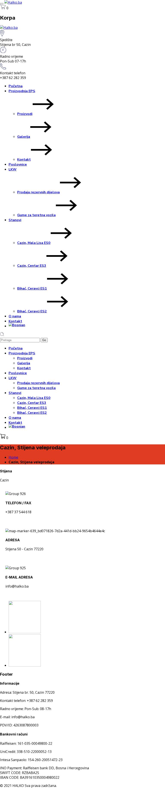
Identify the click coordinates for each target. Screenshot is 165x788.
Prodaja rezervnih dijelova (38, 192)
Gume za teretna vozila (36, 215)
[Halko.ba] (13, 2)
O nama (15, 316)
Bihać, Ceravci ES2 (32, 311)
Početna (16, 86)
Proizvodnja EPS (22, 91)
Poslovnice (18, 164)
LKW (13, 169)
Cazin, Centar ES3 (31, 265)
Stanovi (15, 220)
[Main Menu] (1, 3)
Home (13, 457)
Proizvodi (24, 114)
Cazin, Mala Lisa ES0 (33, 242)
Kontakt (24, 159)
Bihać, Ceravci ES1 (32, 288)
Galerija (23, 136)
